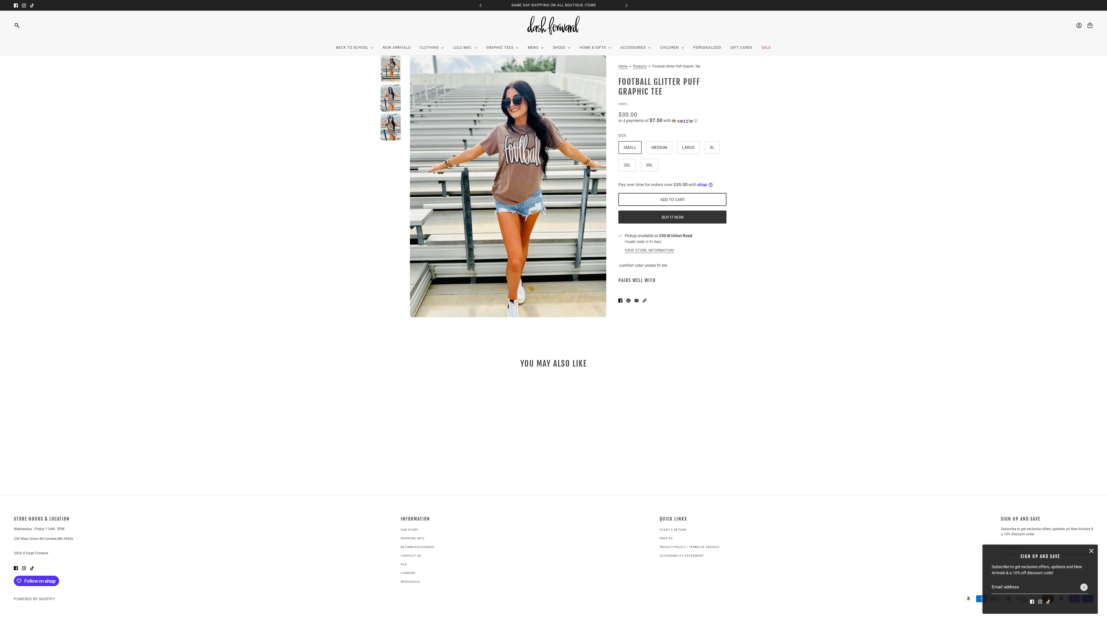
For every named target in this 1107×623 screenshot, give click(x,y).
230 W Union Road (675, 235)
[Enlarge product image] (508, 186)
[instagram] (24, 5)
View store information (649, 250)
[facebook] (16, 5)
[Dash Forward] (553, 25)
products (640, 66)
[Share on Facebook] (620, 300)
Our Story (409, 529)
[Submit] (1084, 587)
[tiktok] (32, 5)
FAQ (404, 564)
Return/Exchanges (417, 547)
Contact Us (411, 555)
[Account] (1079, 25)
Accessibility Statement (682, 555)
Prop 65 (666, 538)
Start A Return (673, 529)
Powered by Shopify (34, 599)
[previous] (481, 5)
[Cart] (1090, 25)
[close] (1091, 551)
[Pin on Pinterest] (628, 300)
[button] (672, 120)
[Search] (17, 25)
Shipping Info (413, 538)
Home (622, 66)
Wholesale (410, 581)
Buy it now (673, 217)
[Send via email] (636, 300)
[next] (626, 5)
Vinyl (623, 104)
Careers (408, 573)
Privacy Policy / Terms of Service (690, 547)
